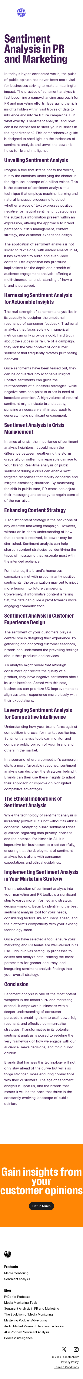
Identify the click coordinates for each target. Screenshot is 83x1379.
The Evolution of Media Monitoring (28, 1314)
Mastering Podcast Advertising (25, 1320)
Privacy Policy (70, 1362)
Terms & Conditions (66, 1367)
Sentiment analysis (17, 1279)
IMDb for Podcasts (17, 1296)
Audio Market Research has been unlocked (34, 1326)
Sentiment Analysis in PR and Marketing (31, 1308)
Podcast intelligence (18, 1338)
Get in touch (41, 1206)
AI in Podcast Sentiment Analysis (26, 1332)
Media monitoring (16, 1273)
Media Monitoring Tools (20, 1302)
